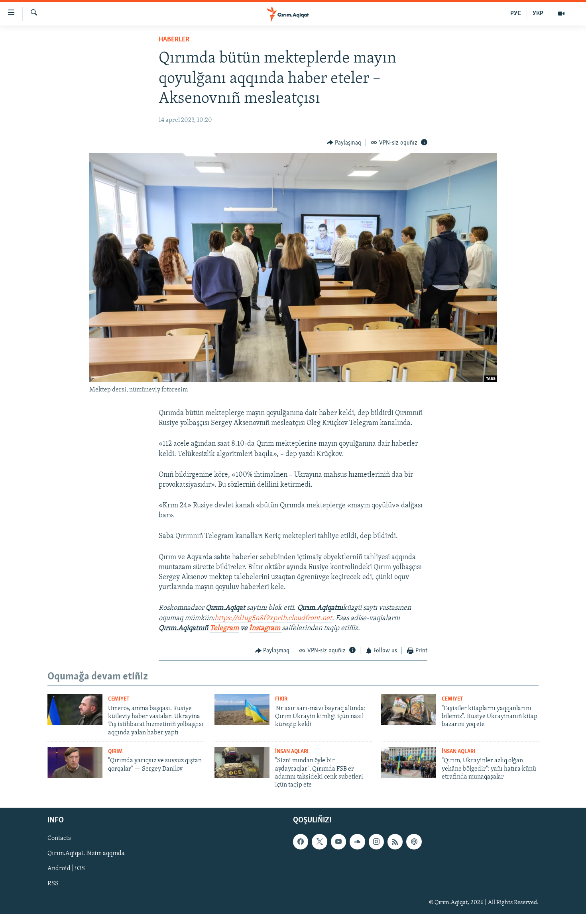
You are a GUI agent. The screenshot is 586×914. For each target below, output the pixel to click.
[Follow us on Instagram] (376, 841)
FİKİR (281, 699)
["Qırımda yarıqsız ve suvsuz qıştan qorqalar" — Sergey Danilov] (74, 762)
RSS (53, 884)
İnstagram (265, 628)
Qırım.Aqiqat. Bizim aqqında (86, 853)
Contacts (59, 838)
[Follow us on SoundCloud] (357, 841)
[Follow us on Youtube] (338, 841)
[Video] (561, 13)
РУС (515, 13)
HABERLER (174, 39)
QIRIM (115, 752)
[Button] (344, 143)
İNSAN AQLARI (292, 752)
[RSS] (395, 841)
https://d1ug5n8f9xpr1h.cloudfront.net (273, 618)
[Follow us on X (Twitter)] (319, 841)
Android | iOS (66, 868)
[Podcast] (413, 841)
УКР (538, 13)
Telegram (224, 628)
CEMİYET (119, 699)
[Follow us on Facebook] (300, 841)
